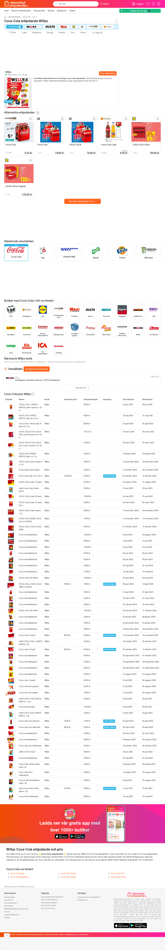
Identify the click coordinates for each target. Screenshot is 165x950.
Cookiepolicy (83, 935)
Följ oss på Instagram (49, 903)
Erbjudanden (39, 10)
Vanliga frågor (9, 897)
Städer (72, 10)
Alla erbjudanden (14, 17)
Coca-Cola (26, 17)
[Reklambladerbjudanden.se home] (16, 4)
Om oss (7, 912)
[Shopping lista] (159, 4)
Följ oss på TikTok (48, 908)
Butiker (51, 10)
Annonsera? (8, 900)
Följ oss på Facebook (49, 900)
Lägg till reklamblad (11, 915)
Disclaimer (54, 935)
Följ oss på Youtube (48, 905)
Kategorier (62, 10)
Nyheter (7, 918)
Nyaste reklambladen (21, 10)
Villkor (61, 935)
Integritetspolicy (71, 935)
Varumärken (8, 906)
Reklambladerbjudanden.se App (16, 909)
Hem (6, 10)
